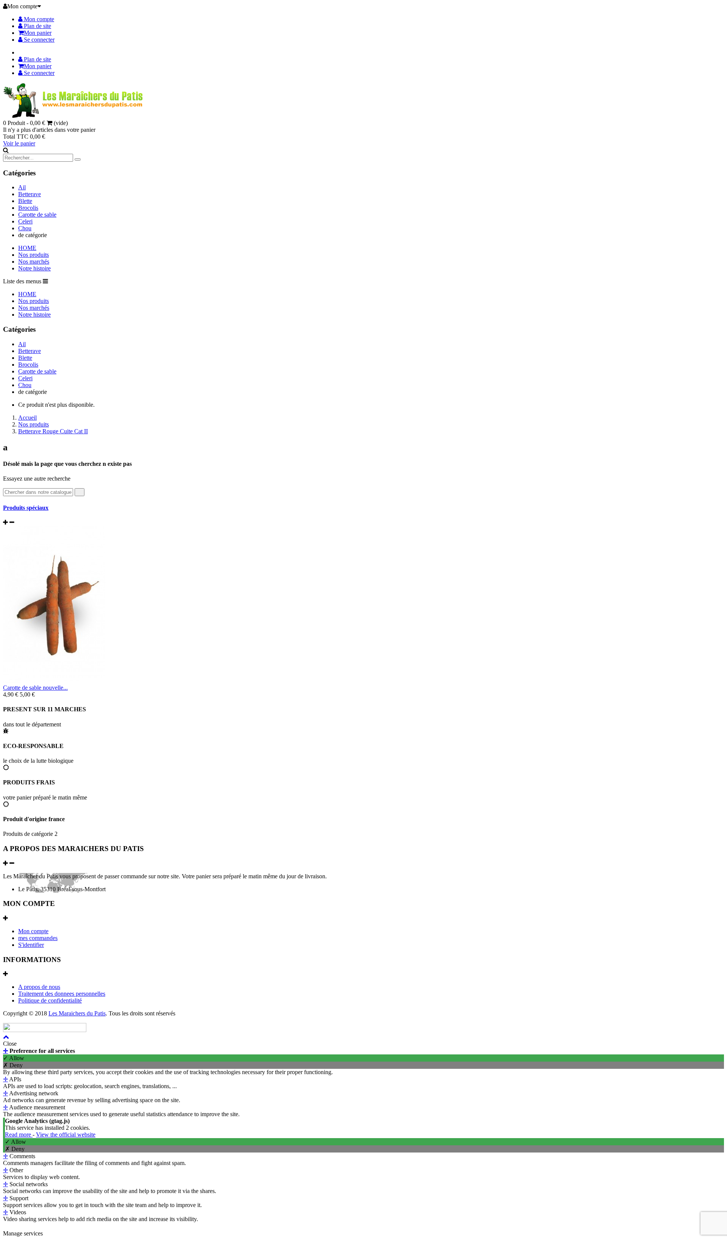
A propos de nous (39, 987)
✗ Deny (13, 1065)
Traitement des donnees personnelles (61, 993)
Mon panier (37, 33)
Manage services (23, 1233)
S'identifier (31, 945)
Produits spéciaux (25, 507)
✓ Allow (13, 1058)
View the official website (65, 1134)
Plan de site (36, 26)
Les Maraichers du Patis (77, 1013)
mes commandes (38, 938)
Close (10, 1043)
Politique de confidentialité (50, 1000)
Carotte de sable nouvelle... (35, 687)
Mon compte (38, 19)
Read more (19, 1134)
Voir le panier (19, 143)
